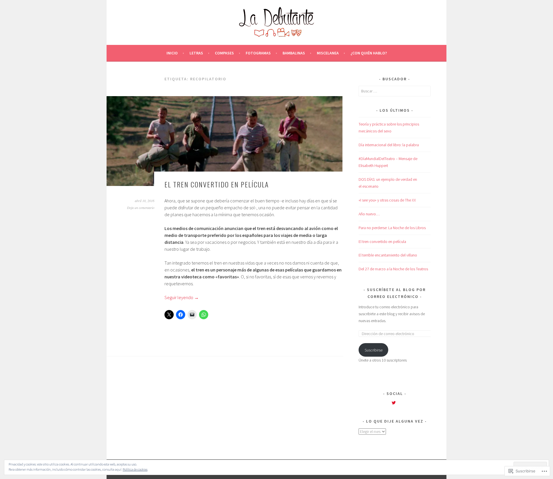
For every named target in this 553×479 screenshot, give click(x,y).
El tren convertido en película (216, 184)
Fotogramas (258, 53)
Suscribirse (373, 350)
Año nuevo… (369, 213)
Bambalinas (294, 53)
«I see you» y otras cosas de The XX (387, 200)
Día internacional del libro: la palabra (389, 144)
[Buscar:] (395, 91)
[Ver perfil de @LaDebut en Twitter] (393, 402)
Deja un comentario (140, 207)
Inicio (172, 53)
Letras (196, 53)
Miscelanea (328, 53)
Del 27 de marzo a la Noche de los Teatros (393, 268)
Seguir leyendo (181, 297)
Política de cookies (135, 469)
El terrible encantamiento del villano (388, 255)
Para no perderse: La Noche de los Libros (392, 227)
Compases (224, 53)
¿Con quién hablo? (369, 53)
